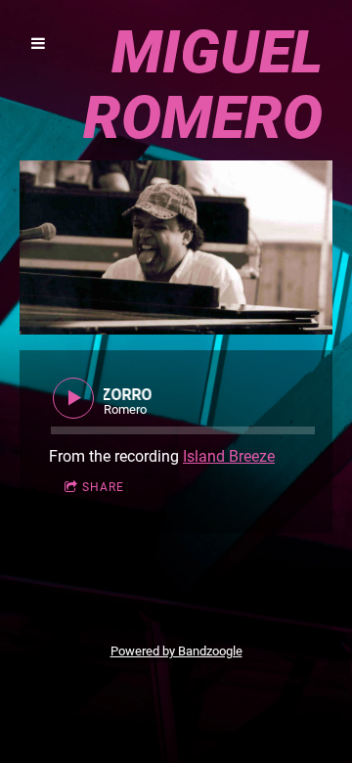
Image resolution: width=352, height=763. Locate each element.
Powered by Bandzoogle (176, 651)
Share (103, 487)
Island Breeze (229, 456)
